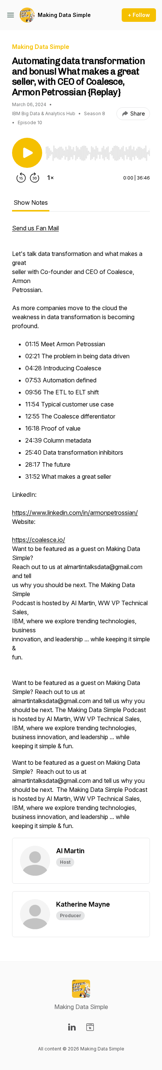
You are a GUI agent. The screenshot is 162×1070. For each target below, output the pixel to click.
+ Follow (139, 15)
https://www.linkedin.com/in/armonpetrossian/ (75, 512)
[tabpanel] (81, 531)
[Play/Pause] (27, 153)
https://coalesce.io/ (38, 539)
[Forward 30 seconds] (34, 177)
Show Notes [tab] (31, 202)
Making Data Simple (64, 15)
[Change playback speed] (50, 177)
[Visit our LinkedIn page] (72, 1027)
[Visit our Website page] (90, 1027)
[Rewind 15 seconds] (21, 177)
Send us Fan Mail (35, 228)
